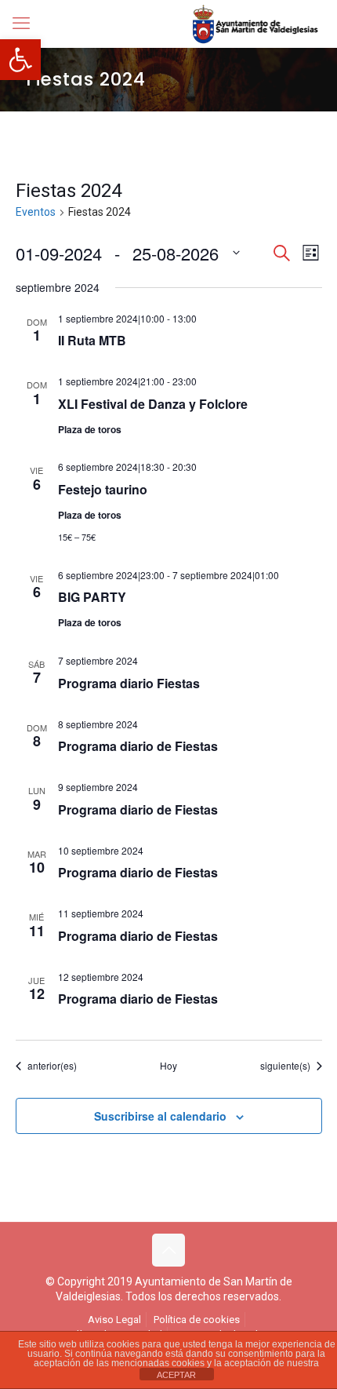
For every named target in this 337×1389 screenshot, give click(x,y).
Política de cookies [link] (197, 1319)
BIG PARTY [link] (92, 597)
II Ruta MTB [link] (92, 340)
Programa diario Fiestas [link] (129, 683)
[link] (20, 59)
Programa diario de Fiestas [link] (138, 746)
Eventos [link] (36, 212)
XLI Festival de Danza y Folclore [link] (153, 404)
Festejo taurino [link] (102, 489)
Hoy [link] (168, 1065)
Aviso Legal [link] (114, 1319)
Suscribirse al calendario (160, 1116)
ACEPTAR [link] (176, 1375)
